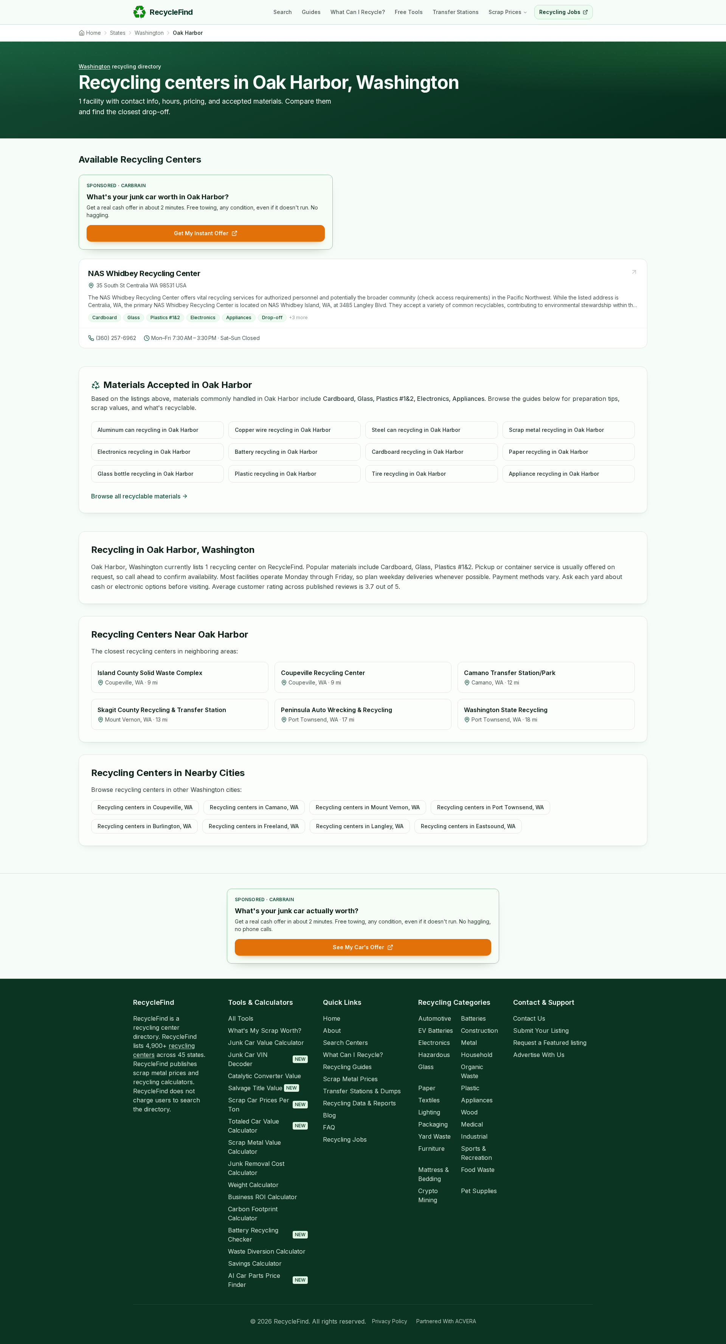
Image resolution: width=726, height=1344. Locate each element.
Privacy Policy (389, 1321)
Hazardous (434, 1054)
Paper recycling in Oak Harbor (548, 452)
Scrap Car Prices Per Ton (267, 1104)
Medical (472, 1124)
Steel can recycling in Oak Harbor (416, 430)
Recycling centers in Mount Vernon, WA (368, 807)
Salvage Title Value (262, 1088)
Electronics (434, 1042)
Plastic (470, 1088)
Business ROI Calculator (262, 1197)
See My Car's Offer (358, 947)
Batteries (473, 1018)
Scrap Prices (505, 12)
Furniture (431, 1148)
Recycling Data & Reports (359, 1103)
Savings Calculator (255, 1263)
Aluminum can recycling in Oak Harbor (148, 430)
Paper (427, 1088)
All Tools (240, 1018)
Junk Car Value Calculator (266, 1042)
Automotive (434, 1018)
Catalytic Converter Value (264, 1076)
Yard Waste (434, 1136)
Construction (479, 1030)
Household (476, 1054)
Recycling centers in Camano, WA (254, 807)
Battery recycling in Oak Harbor (276, 452)
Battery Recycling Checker (267, 1234)
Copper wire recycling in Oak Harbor (282, 430)
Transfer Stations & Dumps (362, 1091)
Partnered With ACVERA (446, 1321)
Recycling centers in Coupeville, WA (145, 807)
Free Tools (409, 12)
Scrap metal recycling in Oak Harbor (556, 430)
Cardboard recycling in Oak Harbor (417, 452)
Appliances (477, 1100)
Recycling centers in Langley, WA (359, 826)
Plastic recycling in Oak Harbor (275, 473)
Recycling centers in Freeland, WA (254, 826)
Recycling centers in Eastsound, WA (468, 826)
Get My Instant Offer (201, 233)
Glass (426, 1067)
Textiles (429, 1100)
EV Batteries (435, 1030)
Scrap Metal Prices (350, 1079)
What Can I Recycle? (357, 12)
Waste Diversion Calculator (267, 1251)
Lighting (429, 1112)
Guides (311, 12)
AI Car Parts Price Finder (267, 1280)
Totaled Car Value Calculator (267, 1125)
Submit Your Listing (541, 1030)
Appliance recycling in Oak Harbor (554, 473)
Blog (329, 1115)
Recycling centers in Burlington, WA (144, 826)
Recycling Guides (347, 1067)
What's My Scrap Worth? (264, 1030)
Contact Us (529, 1018)
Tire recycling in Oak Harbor (409, 473)
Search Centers (345, 1042)
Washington (94, 66)
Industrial (474, 1136)
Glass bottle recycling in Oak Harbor (145, 473)
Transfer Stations (456, 12)
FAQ (329, 1127)
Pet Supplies (479, 1191)
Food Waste (478, 1169)
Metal (469, 1042)
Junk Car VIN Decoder (267, 1059)
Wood (469, 1112)
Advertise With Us (539, 1054)
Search (282, 12)
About (332, 1030)
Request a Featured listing (549, 1042)
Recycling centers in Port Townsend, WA (490, 807)
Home (331, 1018)
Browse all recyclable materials (135, 496)
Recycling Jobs (345, 1139)
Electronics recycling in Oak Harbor (144, 452)
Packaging (433, 1124)
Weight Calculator (253, 1185)
